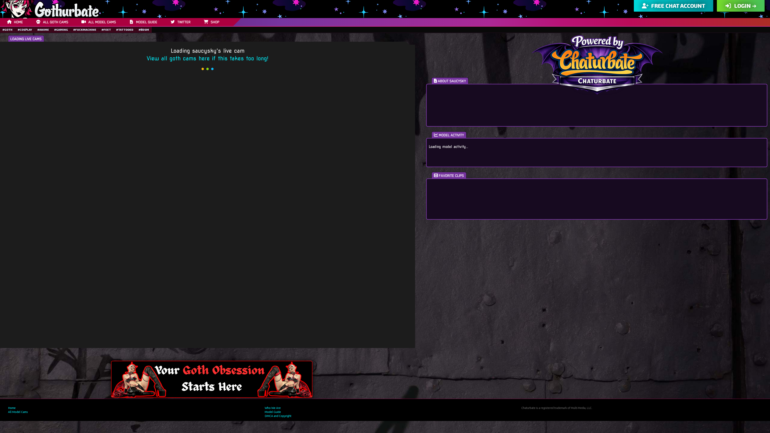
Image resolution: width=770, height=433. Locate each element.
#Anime (43, 29)
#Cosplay (25, 29)
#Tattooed (124, 29)
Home (12, 408)
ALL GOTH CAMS (55, 22)
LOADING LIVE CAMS (26, 39)
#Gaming (61, 29)
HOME (18, 22)
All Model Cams (18, 412)
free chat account (677, 5)
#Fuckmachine (84, 29)
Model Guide (273, 412)
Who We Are (273, 408)
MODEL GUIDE (146, 22)
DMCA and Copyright (278, 416)
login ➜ (745, 5)
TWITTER (184, 22)
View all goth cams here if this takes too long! (207, 58)
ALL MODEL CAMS (102, 22)
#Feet (106, 29)
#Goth (7, 29)
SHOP (215, 22)
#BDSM (144, 29)
